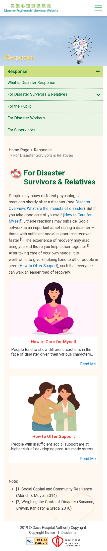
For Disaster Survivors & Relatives (37, 94)
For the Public (19, 106)
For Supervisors (21, 130)
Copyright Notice (42, 533)
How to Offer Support (38, 265)
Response (17, 71)
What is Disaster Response (31, 82)
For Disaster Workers (26, 118)
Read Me (88, 364)
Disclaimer (69, 533)
